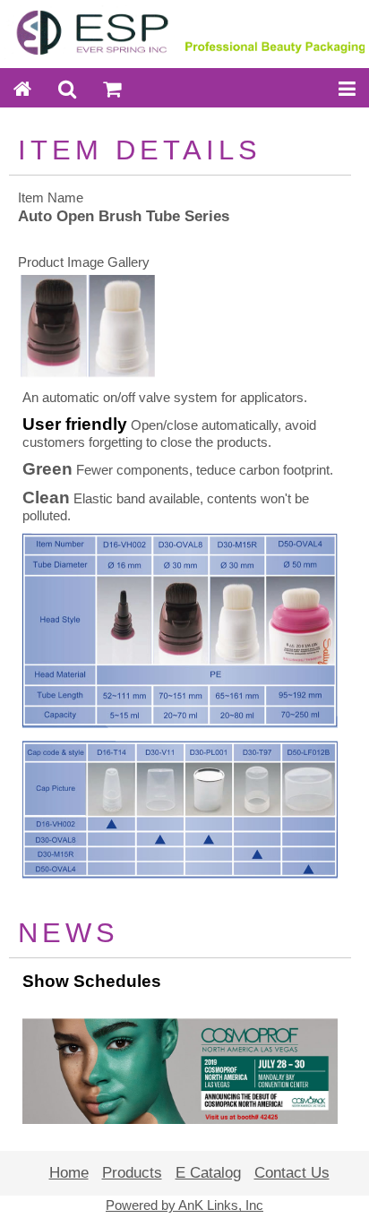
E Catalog (208, 1172)
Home (69, 1172)
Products (132, 1172)
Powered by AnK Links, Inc (184, 1205)
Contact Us (292, 1172)
